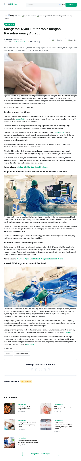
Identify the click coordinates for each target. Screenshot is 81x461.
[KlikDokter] (16, 5)
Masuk (71, 5)
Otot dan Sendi (32, 16)
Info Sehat (18, 16)
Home (5, 16)
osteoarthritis (21, 119)
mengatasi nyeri (59, 132)
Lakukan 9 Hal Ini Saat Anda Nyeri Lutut (32, 167)
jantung (68, 332)
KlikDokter (30, 344)
